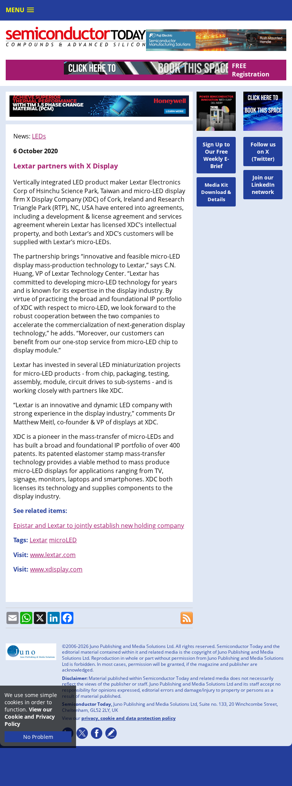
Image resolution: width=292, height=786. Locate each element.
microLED (63, 540)
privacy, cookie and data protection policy (128, 718)
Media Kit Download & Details (216, 192)
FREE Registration (251, 70)
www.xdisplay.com (56, 569)
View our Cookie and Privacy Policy (30, 716)
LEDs (39, 136)
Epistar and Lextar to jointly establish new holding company (98, 525)
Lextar (39, 540)
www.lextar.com (53, 555)
